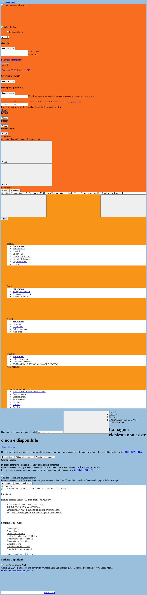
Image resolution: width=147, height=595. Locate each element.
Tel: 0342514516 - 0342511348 (25, 507)
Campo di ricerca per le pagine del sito (18, 432)
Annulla (5, 190)
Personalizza (7, 457)
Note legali (12, 531)
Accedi (5, 37)
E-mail (31, 96)
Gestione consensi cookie (18, 546)
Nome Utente (34, 51)
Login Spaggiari (74, 102)
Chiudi (4, 118)
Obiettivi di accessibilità (17, 541)
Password (32, 54)
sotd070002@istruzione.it (36, 510)
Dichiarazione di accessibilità (20, 538)
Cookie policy (13, 528)
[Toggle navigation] (24, 205)
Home (112, 412)
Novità (112, 414)
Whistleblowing (14, 544)
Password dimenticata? (11, 60)
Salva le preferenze (23, 483)
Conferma (15, 190)
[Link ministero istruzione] (14, 5)
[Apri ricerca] (123, 205)
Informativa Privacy (16, 533)
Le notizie (113, 417)
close (4, 219)
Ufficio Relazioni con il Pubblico (22, 536)
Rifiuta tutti (24, 457)
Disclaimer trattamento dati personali (17, 570)
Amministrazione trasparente (20, 549)
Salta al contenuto (9, 2)
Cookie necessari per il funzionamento (18, 477)
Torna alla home (8, 447)
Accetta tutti (45, 457)
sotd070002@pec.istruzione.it (37, 512)
